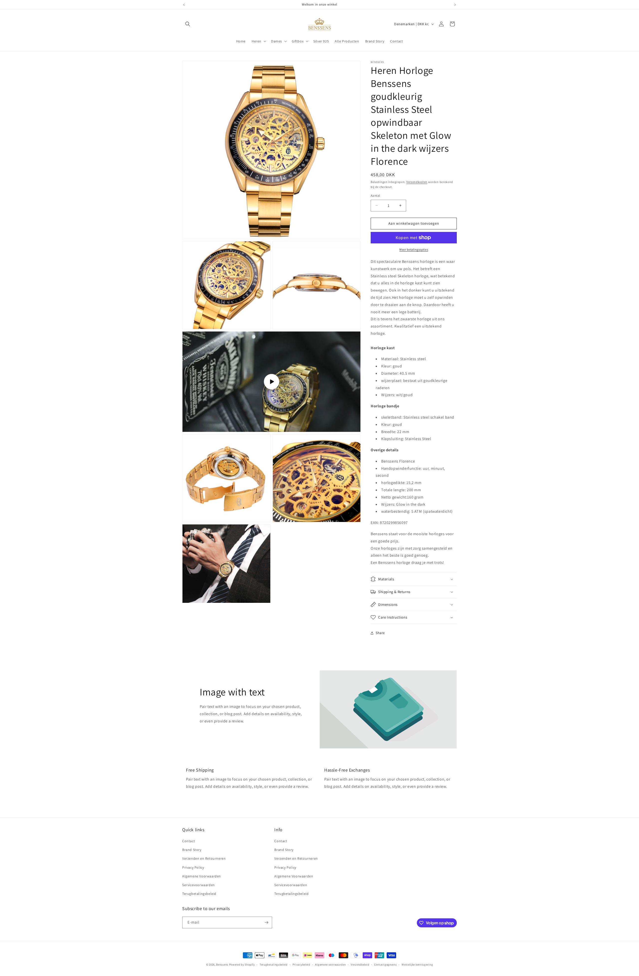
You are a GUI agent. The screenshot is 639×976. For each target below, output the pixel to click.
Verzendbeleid (360, 964)
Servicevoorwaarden (198, 885)
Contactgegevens (385, 964)
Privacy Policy (193, 867)
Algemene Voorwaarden (201, 876)
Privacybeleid (301, 964)
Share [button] (380, 633)
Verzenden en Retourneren (204, 858)
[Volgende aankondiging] (455, 4)
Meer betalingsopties (413, 249)
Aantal (375, 195)
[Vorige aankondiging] (183, 4)
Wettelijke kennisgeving (417, 964)
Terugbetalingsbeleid (199, 893)
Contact (188, 841)
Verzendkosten (416, 182)
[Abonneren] (266, 922)
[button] (187, 23)
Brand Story (191, 849)
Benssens (222, 964)
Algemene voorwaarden (330, 964)
